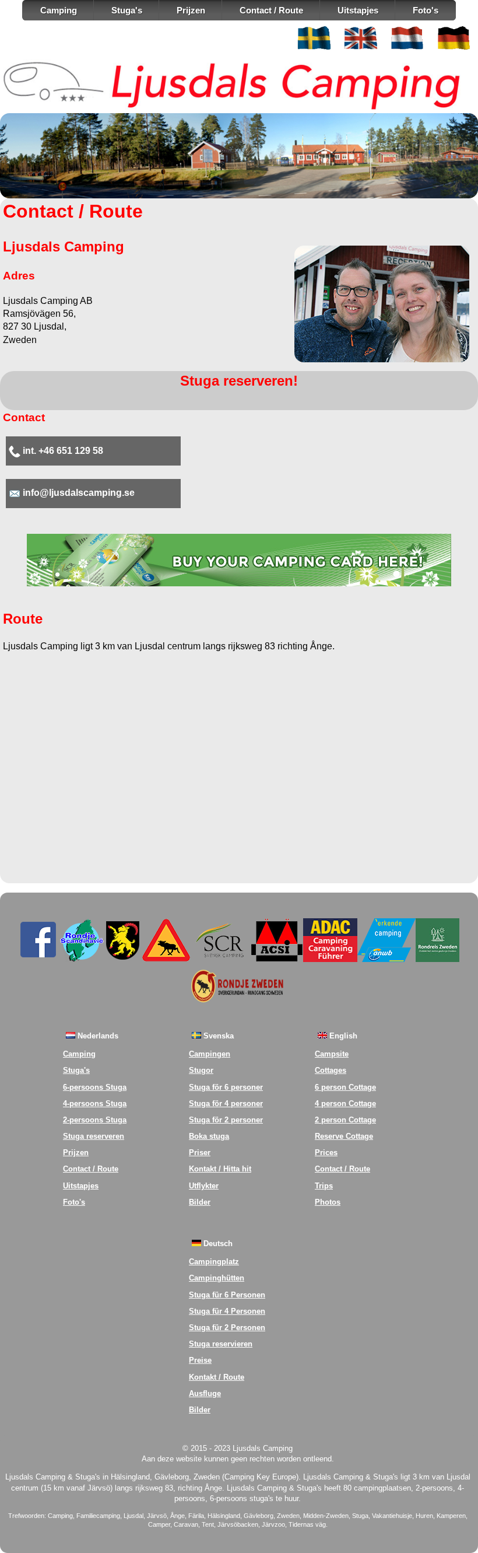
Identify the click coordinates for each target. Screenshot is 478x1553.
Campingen (209, 1054)
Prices (326, 1152)
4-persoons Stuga (94, 1103)
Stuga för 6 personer (226, 1087)
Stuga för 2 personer (226, 1119)
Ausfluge (205, 1393)
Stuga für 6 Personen (227, 1294)
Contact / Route (271, 10)
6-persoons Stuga (94, 1087)
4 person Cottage (345, 1103)
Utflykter (204, 1185)
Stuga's (126, 10)
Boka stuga (209, 1136)
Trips (324, 1185)
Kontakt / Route (216, 1377)
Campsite (332, 1054)
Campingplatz (214, 1261)
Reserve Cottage (344, 1136)
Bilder (199, 1202)
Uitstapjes (358, 10)
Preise (200, 1360)
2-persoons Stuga (94, 1119)
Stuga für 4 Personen (227, 1311)
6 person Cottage (345, 1087)
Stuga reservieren (220, 1343)
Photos (327, 1202)
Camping (58, 10)
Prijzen (191, 10)
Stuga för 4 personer (226, 1103)
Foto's (425, 10)
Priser (199, 1152)
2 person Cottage (345, 1119)
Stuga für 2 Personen (227, 1327)
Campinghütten (216, 1278)
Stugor (201, 1070)
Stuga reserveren (93, 1136)
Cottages (330, 1070)
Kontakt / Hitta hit (220, 1168)
